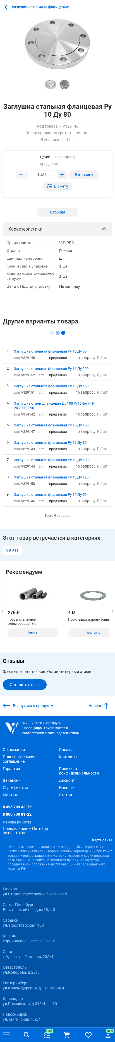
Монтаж (10, 795)
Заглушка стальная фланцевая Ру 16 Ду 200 (51, 368)
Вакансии (12, 780)
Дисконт (67, 780)
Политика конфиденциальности (79, 770)
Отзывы (57, 212)
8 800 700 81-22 (17, 814)
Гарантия (11, 768)
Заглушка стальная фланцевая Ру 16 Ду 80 (50, 442)
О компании (14, 749)
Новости (67, 787)
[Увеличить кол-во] (62, 174)
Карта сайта (102, 840)
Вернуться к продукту (33, 705)
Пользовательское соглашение (20, 759)
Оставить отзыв (25, 684)
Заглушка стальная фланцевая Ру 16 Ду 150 (51, 386)
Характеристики (25, 229)
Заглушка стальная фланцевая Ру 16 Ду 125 (51, 477)
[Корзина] (66, 1035)
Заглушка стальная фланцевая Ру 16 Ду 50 (50, 351)
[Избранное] (88, 1035)
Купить (33, 633)
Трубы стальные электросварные (22, 621)
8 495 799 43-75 (17, 807)
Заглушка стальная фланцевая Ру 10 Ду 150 (51, 425)
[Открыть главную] (11, 728)
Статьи (65, 795)
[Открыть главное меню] (6, 1035)
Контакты (68, 757)
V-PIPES (12, 551)
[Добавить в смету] (57, 186)
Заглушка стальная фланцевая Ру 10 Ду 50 (50, 494)
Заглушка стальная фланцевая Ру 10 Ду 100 (51, 459)
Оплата (66, 749)
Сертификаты (15, 787)
